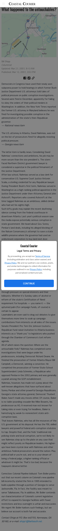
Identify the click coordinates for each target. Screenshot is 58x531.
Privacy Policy (11, 262)
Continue (29, 283)
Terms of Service (42, 256)
